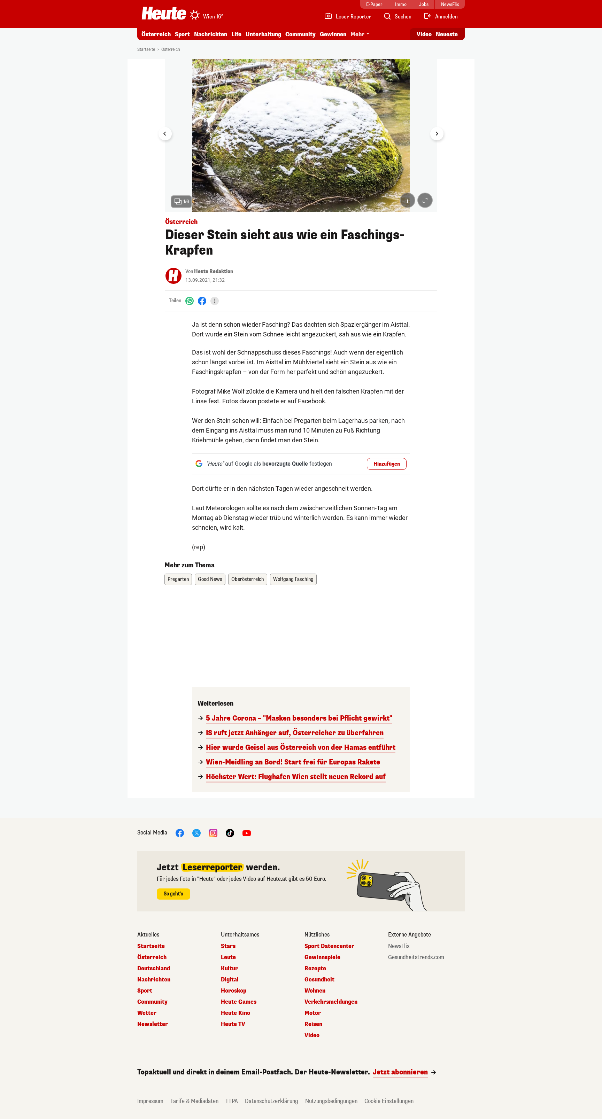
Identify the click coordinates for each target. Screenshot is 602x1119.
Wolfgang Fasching (293, 579)
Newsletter (152, 1024)
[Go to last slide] (165, 133)
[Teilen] (214, 301)
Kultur (229, 968)
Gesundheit (319, 979)
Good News (210, 579)
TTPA (231, 1101)
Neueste (447, 34)
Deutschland (153, 968)
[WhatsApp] (189, 300)
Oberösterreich (247, 579)
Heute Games (238, 1001)
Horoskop (233, 990)
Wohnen (314, 990)
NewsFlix (399, 946)
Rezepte (315, 968)
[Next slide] (436, 133)
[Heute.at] (163, 13)
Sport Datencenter (329, 946)
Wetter (146, 1013)
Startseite (146, 49)
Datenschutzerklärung (271, 1101)
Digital (230, 979)
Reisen (313, 1024)
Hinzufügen (386, 464)
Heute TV (233, 1024)
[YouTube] (246, 832)
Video (424, 34)
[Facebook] (202, 300)
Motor (312, 1013)
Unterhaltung (263, 34)
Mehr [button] (357, 34)
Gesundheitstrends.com (416, 957)
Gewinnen (333, 34)
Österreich (156, 34)
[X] (196, 832)
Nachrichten (153, 979)
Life (236, 34)
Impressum (150, 1101)
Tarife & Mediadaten (194, 1101)
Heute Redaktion (213, 271)
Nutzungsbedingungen (331, 1101)
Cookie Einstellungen (389, 1101)
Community (300, 34)
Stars (228, 946)
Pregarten (178, 579)
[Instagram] (213, 832)
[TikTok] (230, 832)
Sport (182, 34)
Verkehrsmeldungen (330, 1001)
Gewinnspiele (322, 957)
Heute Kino (235, 1013)
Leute (228, 957)
